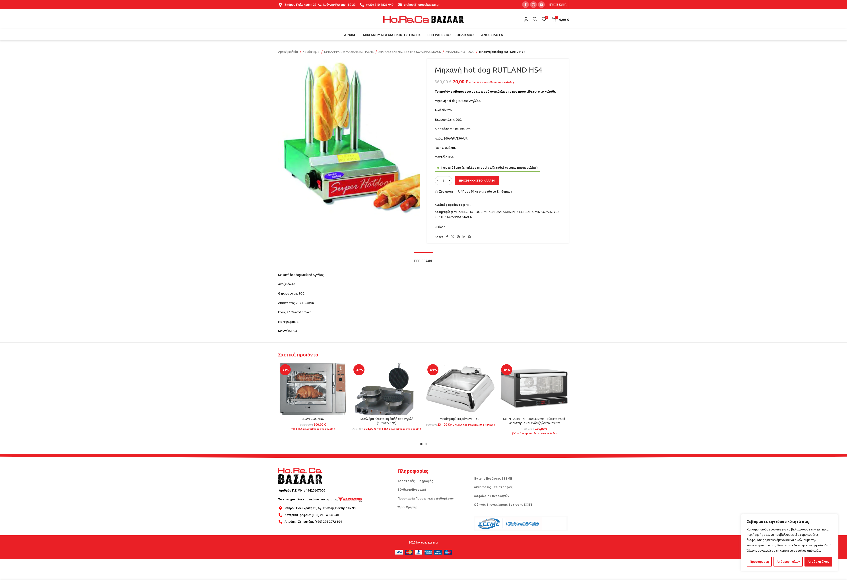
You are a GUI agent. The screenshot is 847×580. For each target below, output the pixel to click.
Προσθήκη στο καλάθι (477, 180)
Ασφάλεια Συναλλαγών (491, 496)
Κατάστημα (311, 52)
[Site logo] (423, 19)
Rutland (440, 227)
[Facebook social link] (525, 4)
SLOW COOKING (313, 419)
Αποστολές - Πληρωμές (415, 481)
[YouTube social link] (541, 4)
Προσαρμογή (759, 561)
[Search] (535, 19)
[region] (789, 542)
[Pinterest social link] (458, 237)
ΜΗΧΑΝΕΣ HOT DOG (460, 52)
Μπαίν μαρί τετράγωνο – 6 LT (460, 419)
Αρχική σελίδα (288, 52)
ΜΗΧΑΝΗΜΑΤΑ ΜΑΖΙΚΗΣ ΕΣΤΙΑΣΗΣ (349, 52)
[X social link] (452, 237)
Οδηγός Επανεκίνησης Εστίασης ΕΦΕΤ (503, 504)
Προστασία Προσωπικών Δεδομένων (425, 498)
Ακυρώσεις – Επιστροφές (493, 487)
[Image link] (300, 475)
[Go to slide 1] (421, 444)
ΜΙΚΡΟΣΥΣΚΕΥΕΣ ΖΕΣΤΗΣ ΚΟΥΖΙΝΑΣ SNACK (409, 52)
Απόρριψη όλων (788, 561)
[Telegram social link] (469, 237)
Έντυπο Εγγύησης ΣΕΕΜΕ (493, 478)
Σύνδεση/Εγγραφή (411, 489)
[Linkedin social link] (464, 237)
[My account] (526, 19)
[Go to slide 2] (426, 444)
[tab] (423, 259)
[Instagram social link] (533, 4)
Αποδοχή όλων (818, 561)
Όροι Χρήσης (407, 507)
